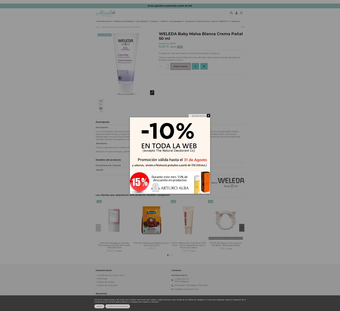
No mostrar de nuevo (199, 116)
